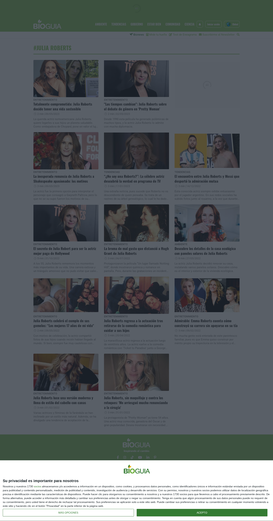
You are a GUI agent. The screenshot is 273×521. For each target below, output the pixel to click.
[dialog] (136, 491)
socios (37, 486)
